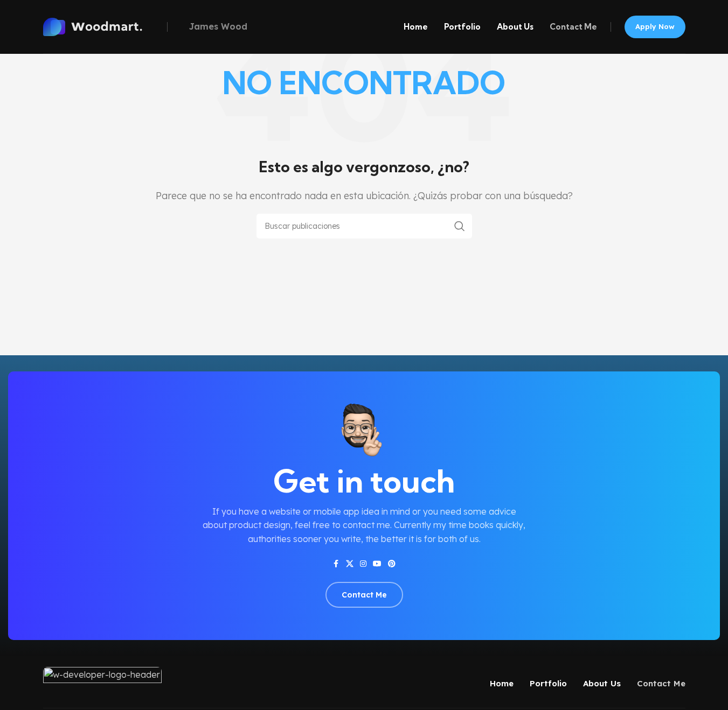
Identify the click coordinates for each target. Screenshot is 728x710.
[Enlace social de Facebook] (336, 564)
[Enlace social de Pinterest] (392, 564)
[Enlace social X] (350, 564)
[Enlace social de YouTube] (377, 564)
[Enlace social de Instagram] (363, 564)
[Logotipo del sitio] (102, 25)
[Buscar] (459, 226)
